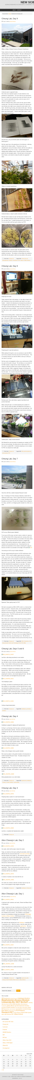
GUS (30, 641)
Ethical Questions (24, 1004)
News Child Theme (15, 1076)
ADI (3, 998)
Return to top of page (17, 1074)
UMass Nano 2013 (7, 1040)
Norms (12, 1010)
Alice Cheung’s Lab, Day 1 (13, 894)
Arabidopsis (23, 708)
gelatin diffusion (11, 1005)
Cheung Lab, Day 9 (10, 18)
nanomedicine (19, 1009)
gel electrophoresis (27, 451)
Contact (19, 10)
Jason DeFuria (12, 21)
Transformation (16, 782)
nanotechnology (27, 1009)
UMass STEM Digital (7, 1042)
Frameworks (26, 641)
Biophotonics (8, 1000)
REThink (5, 1037)
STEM (22, 1012)
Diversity (11, 1004)
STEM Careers (28, 1012)
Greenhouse (15, 260)
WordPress (15, 1078)
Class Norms (6, 1004)
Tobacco (22, 260)
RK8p (25, 642)
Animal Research (14, 998)
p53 (15, 1010)
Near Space (5, 1010)
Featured (5, 1029)
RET (12, 1012)
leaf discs (4, 710)
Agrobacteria (23, 780)
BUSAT (24, 1002)
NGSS (19, 642)
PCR (19, 260)
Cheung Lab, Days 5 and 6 (13, 649)
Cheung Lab (11, 258)
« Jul (3, 1069)
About (14, 10)
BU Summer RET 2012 (8, 1021)
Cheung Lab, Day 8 (10, 266)
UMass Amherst (27, 260)
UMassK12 (5, 1045)
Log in (20, 1078)
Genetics (10, 260)
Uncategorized (6, 1048)
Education (17, 1004)
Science (18, 1012)
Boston (18, 1000)
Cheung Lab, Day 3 (10, 788)
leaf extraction (5, 453)
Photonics (22, 1010)
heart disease (25, 1007)
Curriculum (5, 1027)
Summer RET (10, 1014)
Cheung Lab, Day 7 (10, 459)
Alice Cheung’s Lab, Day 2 (13, 840)
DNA (22, 451)
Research (6, 1012)
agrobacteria (23, 926)
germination (28, 708)
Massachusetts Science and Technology (10, 642)
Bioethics (27, 998)
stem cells (4, 1014)
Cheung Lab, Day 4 (10, 716)
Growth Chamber (9, 782)
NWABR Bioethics (7, 1032)
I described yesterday (24, 853)
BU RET (16, 1002)
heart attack (19, 1007)
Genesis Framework (26, 1076)
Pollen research (16, 979)
